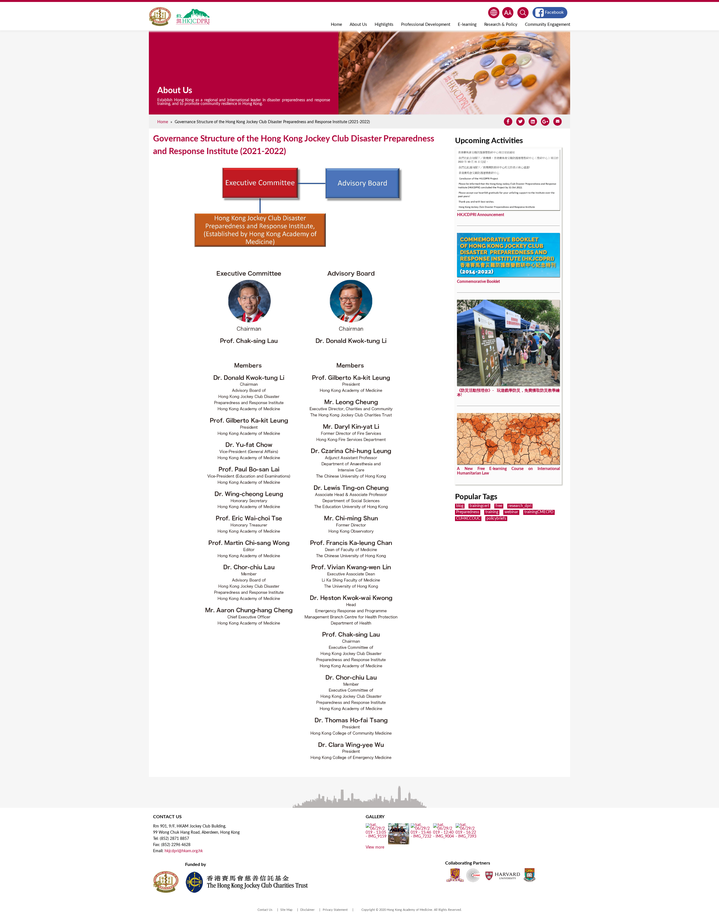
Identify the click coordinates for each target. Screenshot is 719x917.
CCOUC (473, 875)
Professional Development (425, 24)
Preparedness (467, 512)
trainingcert (479, 506)
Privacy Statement (335, 909)
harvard (502, 875)
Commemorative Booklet (478, 282)
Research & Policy (500, 24)
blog (459, 506)
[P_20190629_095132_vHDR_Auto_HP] (398, 842)
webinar (511, 512)
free (498, 506)
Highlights (384, 24)
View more (375, 847)
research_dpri (519, 506)
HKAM (160, 16)
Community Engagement (547, 24)
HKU (529, 875)
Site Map (286, 909)
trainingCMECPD (539, 512)
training (491, 512)
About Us (358, 24)
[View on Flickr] (376, 836)
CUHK (455, 875)
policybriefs (496, 519)
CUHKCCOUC (468, 519)
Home (336, 24)
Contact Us (265, 909)
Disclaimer (307, 909)
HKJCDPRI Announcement (480, 215)
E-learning (467, 24)
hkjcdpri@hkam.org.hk (184, 851)
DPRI (192, 16)
